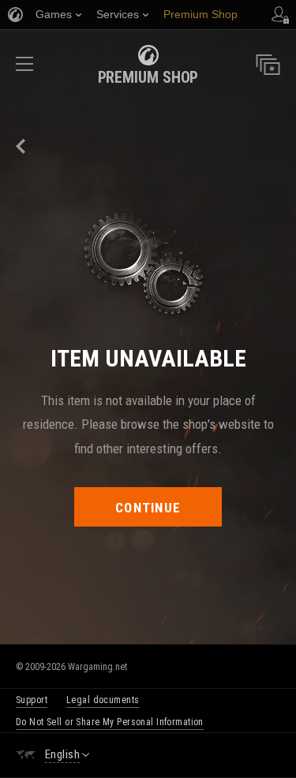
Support (31, 699)
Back (21, 146)
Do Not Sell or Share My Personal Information (110, 722)
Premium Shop (148, 77)
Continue (148, 508)
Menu (24, 69)
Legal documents (102, 699)
